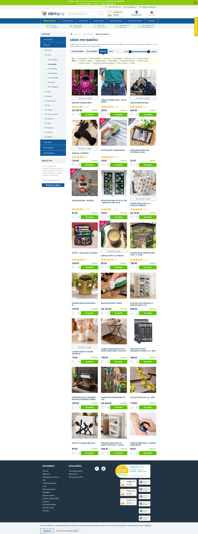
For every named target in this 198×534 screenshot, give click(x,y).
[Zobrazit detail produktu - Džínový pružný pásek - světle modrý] (114, 82)
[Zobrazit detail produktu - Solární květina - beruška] (84, 183)
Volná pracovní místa (76, 477)
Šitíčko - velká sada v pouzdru (84, 253)
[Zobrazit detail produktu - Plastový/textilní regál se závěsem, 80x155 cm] (143, 285)
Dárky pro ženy (88, 34)
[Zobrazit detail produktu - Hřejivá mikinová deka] (143, 82)
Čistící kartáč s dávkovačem (113, 150)
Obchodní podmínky (49, 504)
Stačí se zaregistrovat (108, 4)
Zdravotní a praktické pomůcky (103, 63)
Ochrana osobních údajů (50, 498)
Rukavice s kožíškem (80, 153)
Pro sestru (51, 82)
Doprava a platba (48, 495)
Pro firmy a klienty (51, 114)
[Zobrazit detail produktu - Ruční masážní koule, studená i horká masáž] (143, 425)
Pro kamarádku (53, 78)
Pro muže (48, 50)
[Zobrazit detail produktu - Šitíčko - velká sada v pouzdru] (84, 235)
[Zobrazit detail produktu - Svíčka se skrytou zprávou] (114, 235)
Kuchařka (107, 58)
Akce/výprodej (116, 21)
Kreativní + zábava (85, 60)
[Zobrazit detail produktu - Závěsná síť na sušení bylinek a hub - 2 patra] (143, 235)
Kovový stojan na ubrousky (83, 443)
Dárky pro (83, 21)
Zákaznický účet (136, 15)
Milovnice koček (143, 58)
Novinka (103, 51)
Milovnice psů (129, 58)
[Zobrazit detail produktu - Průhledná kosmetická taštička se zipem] (143, 132)
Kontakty (45, 510)
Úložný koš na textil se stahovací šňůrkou (140, 204)
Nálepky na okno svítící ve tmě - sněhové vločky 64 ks (114, 202)
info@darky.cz (132, 7)
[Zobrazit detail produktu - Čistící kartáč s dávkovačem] (114, 132)
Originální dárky (100, 60)
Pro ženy (48, 55)
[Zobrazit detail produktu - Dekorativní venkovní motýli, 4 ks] (114, 379)
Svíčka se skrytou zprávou (112, 256)
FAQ (43, 480)
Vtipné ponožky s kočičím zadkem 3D (82, 353)
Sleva (111, 51)
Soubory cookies (48, 507)
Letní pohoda (67, 21)
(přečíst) (148, 525)
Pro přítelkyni (52, 73)
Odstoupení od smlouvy (50, 477)
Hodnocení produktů (49, 483)
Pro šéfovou (49, 118)
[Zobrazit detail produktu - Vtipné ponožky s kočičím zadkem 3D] (84, 331)
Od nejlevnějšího (77, 51)
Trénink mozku (143, 60)
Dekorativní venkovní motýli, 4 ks (113, 398)
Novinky (151, 21)
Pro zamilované (50, 101)
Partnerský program (76, 471)
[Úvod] (71, 34)
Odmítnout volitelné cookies (67, 530)
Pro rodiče (48, 96)
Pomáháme (46, 492)
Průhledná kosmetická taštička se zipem (139, 151)
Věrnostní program (48, 489)
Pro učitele (48, 132)
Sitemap (45, 471)
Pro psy (47, 105)
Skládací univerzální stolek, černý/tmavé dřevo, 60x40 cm (113, 350)
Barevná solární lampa (82, 103)
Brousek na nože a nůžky (111, 303)
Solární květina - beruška (83, 201)
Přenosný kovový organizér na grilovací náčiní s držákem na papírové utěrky (84, 398)
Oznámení (45, 501)
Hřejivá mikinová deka (139, 103)
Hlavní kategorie (135, 21)
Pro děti (47, 91)
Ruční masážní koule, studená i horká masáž (143, 444)
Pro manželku (52, 68)
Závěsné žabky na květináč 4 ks (84, 304)
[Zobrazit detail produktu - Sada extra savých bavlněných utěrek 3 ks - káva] (143, 331)
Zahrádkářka (118, 58)
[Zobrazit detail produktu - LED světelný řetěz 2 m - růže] (143, 379)
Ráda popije (113, 60)
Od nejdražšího (91, 51)
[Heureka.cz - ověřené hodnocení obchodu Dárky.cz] (132, 477)
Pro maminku (52, 59)
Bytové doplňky (95, 58)
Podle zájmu (99, 21)
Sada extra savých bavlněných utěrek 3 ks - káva (143, 350)
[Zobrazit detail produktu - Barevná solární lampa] (84, 82)
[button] (79, 114)
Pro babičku (52, 64)
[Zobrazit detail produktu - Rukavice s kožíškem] (84, 132)
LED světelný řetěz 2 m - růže (142, 397)
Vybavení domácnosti (127, 60)
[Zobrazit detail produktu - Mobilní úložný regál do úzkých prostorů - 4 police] (114, 425)
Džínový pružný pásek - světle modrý (114, 101)
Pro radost (48, 110)
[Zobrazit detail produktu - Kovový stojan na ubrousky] (84, 425)
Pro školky (48, 136)
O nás (44, 486)
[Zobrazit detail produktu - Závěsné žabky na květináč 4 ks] (84, 285)
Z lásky (132, 63)
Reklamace (46, 474)
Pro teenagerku (53, 86)
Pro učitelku (49, 127)
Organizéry (83, 58)
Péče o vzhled (122, 63)
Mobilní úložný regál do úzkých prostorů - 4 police (112, 444)
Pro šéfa (48, 123)
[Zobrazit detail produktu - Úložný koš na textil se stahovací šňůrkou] (143, 183)
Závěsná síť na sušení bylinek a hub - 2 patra (142, 254)
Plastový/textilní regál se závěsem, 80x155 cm (141, 304)
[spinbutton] (76, 114)
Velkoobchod (73, 474)
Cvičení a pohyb (84, 63)
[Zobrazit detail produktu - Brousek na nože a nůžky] (114, 285)
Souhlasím (47, 530)
